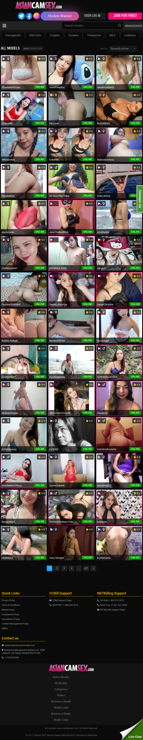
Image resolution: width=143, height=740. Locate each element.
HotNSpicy (7, 558)
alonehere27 (104, 485)
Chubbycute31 (10, 268)
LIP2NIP (53, 449)
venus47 (101, 268)
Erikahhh (54, 159)
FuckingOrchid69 (11, 304)
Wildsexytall (8, 159)
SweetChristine (105, 304)
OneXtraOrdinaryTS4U (61, 522)
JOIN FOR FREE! (125, 16)
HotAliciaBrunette (106, 449)
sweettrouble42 (105, 87)
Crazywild (7, 123)
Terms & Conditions (11, 605)
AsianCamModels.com (67, 728)
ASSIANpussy (9, 449)
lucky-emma (103, 196)
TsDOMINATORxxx (12, 485)
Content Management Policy (15, 624)
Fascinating (8, 196)
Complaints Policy (10, 614)
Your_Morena (56, 558)
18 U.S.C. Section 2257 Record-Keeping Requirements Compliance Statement (61, 735)
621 (86, 568)
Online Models (61, 677)
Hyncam (53, 123)
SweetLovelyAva (58, 304)
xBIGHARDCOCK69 (59, 413)
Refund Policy (8, 610)
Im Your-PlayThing (59, 196)
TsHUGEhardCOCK (107, 377)
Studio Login (61, 719)
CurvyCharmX (57, 485)
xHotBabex (103, 232)
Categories (61, 689)
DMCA (5, 628)
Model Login (61, 707)
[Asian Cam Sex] (39, 5)
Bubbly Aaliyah (10, 341)
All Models (61, 683)
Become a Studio (61, 713)
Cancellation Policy (11, 619)
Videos (61, 695)
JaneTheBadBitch (59, 232)
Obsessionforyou (11, 87)
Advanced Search (133, 25)
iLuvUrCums (103, 558)
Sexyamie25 (8, 522)
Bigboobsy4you (105, 159)
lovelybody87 (9, 377)
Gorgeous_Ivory (57, 268)
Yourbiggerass (57, 377)
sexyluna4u (8, 232)
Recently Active (120, 48)
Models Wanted (60, 16)
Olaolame (102, 413)
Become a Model (61, 701)
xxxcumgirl (103, 341)
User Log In (92, 16)
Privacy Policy (8, 600)
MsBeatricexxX (10, 413)
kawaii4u (102, 522)
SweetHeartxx (57, 87)
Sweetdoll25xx (57, 341)
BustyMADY (103, 123)
